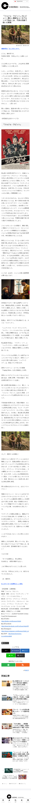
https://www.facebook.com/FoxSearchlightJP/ (15, 626)
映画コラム (5, 643)
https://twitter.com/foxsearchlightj (11, 621)
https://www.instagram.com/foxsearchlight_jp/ (15, 631)
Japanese (19, 1)
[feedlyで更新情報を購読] (8, 665)
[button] (20, 655)
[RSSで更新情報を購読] (23, 665)
